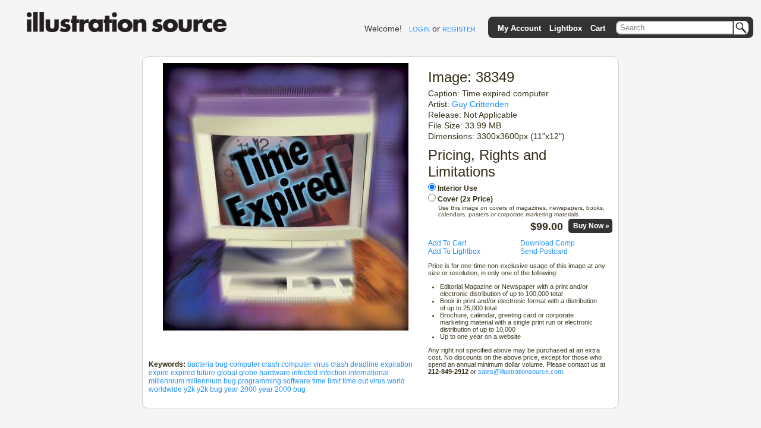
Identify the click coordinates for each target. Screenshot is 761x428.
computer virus (305, 364)
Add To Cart (447, 243)
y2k (189, 389)
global (227, 373)
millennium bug (211, 381)
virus (377, 381)
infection (333, 373)
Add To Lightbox (454, 251)
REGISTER (459, 29)
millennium (166, 381)
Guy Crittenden (480, 104)
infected (304, 373)
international (368, 373)
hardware (274, 373)
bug (221, 364)
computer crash (254, 364)
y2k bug (209, 389)
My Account (519, 28)
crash (339, 364)
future (206, 373)
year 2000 (240, 389)
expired (183, 373)
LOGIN (419, 29)
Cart (597, 28)
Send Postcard (544, 251)
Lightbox (565, 28)
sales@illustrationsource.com (520, 371)
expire (159, 373)
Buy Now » (591, 226)
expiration (396, 364)
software (296, 381)
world (396, 381)
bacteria (200, 364)
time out (355, 381)
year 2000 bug (282, 389)
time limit (326, 381)
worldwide (165, 389)
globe (248, 373)
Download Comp (547, 243)
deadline (364, 364)
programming (259, 381)
